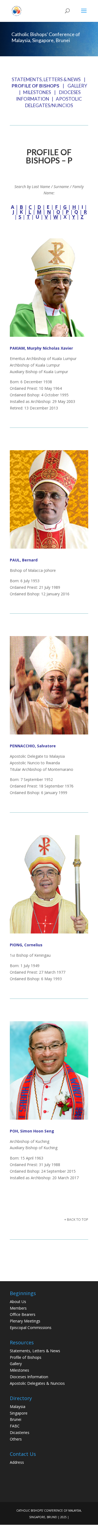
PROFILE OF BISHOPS (35, 86)
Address (17, 1462)
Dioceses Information (29, 1376)
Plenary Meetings (25, 1321)
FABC (15, 1426)
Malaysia (17, 1406)
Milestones (19, 1370)
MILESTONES (37, 92)
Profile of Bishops (25, 1357)
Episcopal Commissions (30, 1327)
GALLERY (77, 86)
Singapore (18, 1413)
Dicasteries (19, 1432)
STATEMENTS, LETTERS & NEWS (46, 79)
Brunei (15, 1419)
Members (18, 1308)
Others (16, 1439)
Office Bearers (22, 1314)
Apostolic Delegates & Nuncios (37, 1383)
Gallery (16, 1363)
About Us (18, 1301)
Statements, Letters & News (35, 1350)
